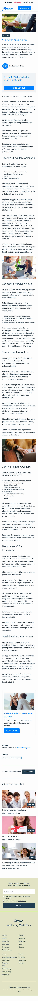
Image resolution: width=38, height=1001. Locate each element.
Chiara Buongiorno (24, 748)
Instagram (22, 960)
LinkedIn (22, 957)
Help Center (6, 960)
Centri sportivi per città (9, 957)
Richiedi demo (6, 950)
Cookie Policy (6, 972)
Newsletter (5, 975)
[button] (24, 8)
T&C (3, 966)
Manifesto (22, 941)
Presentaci (5, 947)
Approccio (5, 941)
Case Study (6, 944)
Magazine (5, 963)
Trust (20, 944)
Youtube (21, 963)
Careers (21, 947)
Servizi (4, 938)
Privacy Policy (22, 901)
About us (22, 938)
